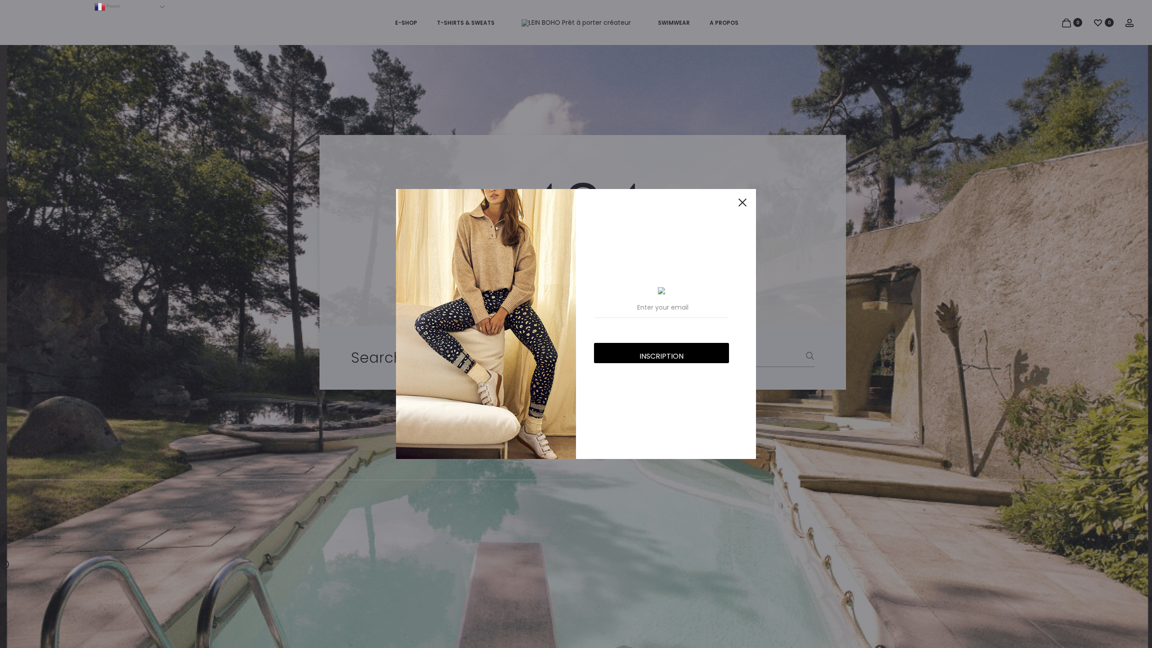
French (112, 6)
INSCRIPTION (661, 356)
